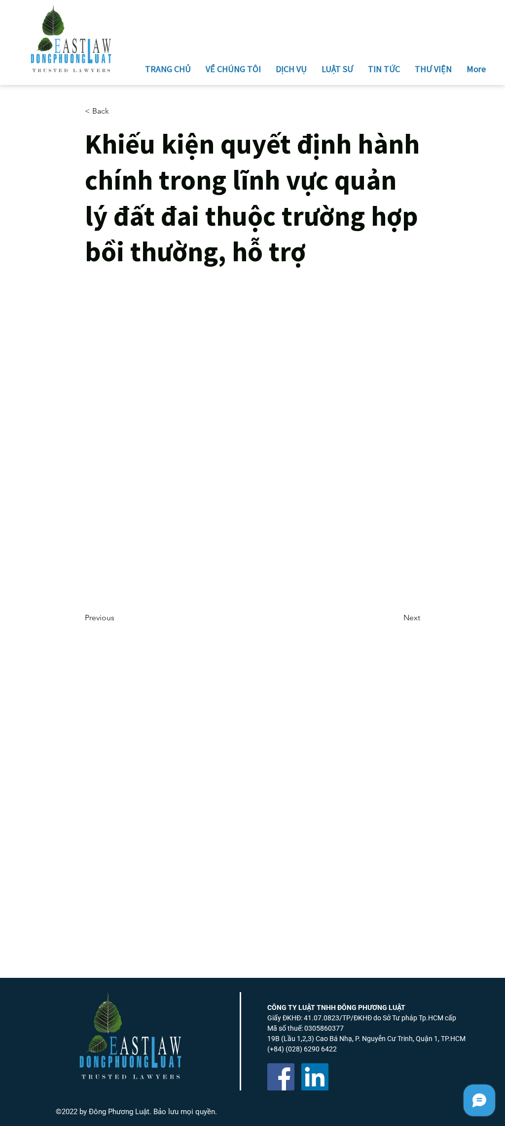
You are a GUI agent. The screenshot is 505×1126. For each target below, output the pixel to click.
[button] (117, 111)
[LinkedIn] (314, 1076)
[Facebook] (280, 1076)
